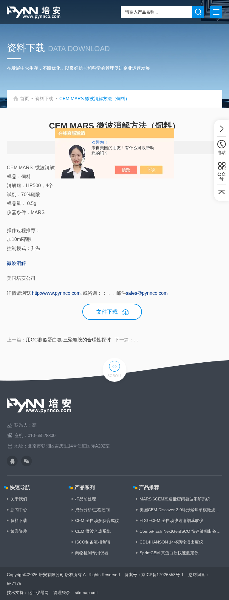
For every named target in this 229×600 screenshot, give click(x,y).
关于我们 (18, 499)
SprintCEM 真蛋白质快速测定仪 (169, 552)
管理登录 (61, 592)
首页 (24, 98)
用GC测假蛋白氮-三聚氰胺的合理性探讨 (68, 339)
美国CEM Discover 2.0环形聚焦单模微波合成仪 (181, 509)
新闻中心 (18, 509)
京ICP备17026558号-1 (162, 574)
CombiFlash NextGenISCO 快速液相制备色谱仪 (181, 531)
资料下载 (44, 98)
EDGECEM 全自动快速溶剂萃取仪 (171, 520)
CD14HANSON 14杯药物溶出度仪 (171, 542)
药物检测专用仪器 (92, 552)
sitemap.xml (86, 592)
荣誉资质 (18, 531)
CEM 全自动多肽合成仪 (97, 520)
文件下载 (107, 312)
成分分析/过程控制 (92, 509)
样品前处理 (85, 499)
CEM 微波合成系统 (93, 531)
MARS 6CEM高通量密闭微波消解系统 (175, 499)
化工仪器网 (38, 592)
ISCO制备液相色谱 (92, 542)
